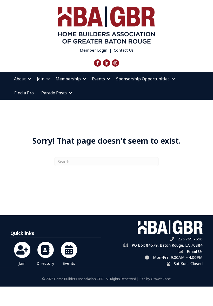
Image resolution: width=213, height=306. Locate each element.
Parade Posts (54, 93)
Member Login (93, 50)
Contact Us (124, 50)
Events (98, 79)
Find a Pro (24, 93)
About (20, 79)
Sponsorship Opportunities (143, 79)
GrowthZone (161, 278)
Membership (68, 79)
